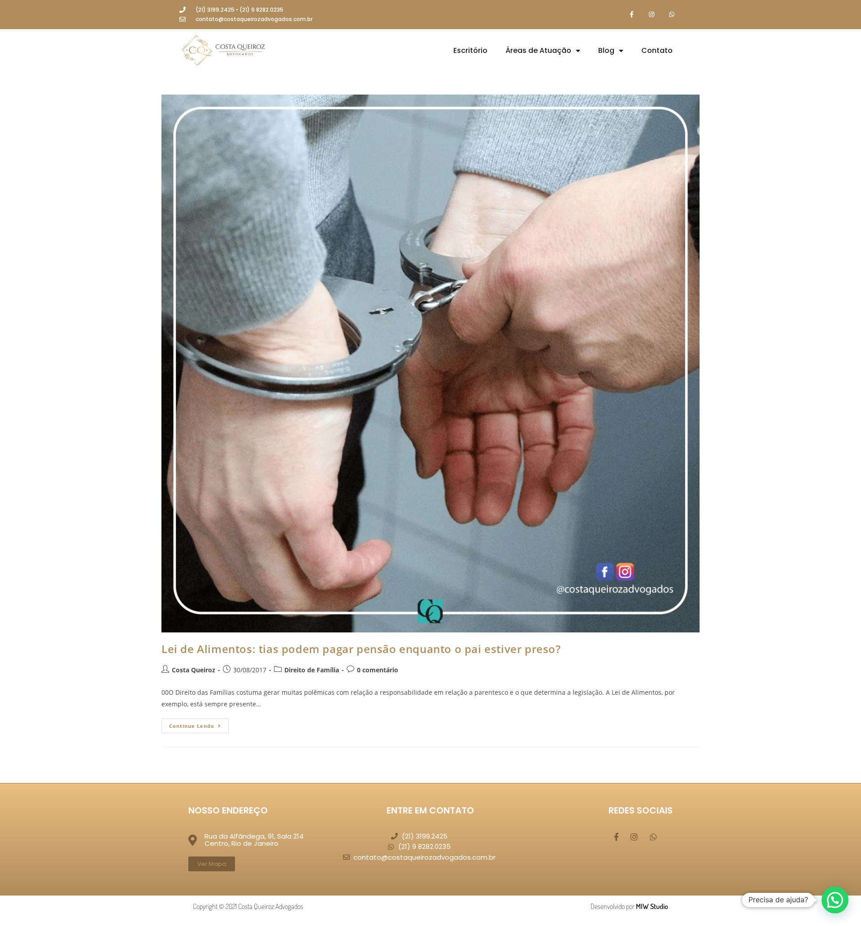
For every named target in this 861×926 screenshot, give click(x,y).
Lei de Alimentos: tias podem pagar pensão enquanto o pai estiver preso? (361, 648)
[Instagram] (651, 14)
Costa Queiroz (193, 670)
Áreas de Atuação (538, 50)
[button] (835, 900)
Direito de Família (311, 670)
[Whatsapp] (671, 14)
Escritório (470, 50)
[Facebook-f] (632, 14)
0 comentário (377, 670)
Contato (657, 50)
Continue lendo (199, 723)
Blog (606, 50)
